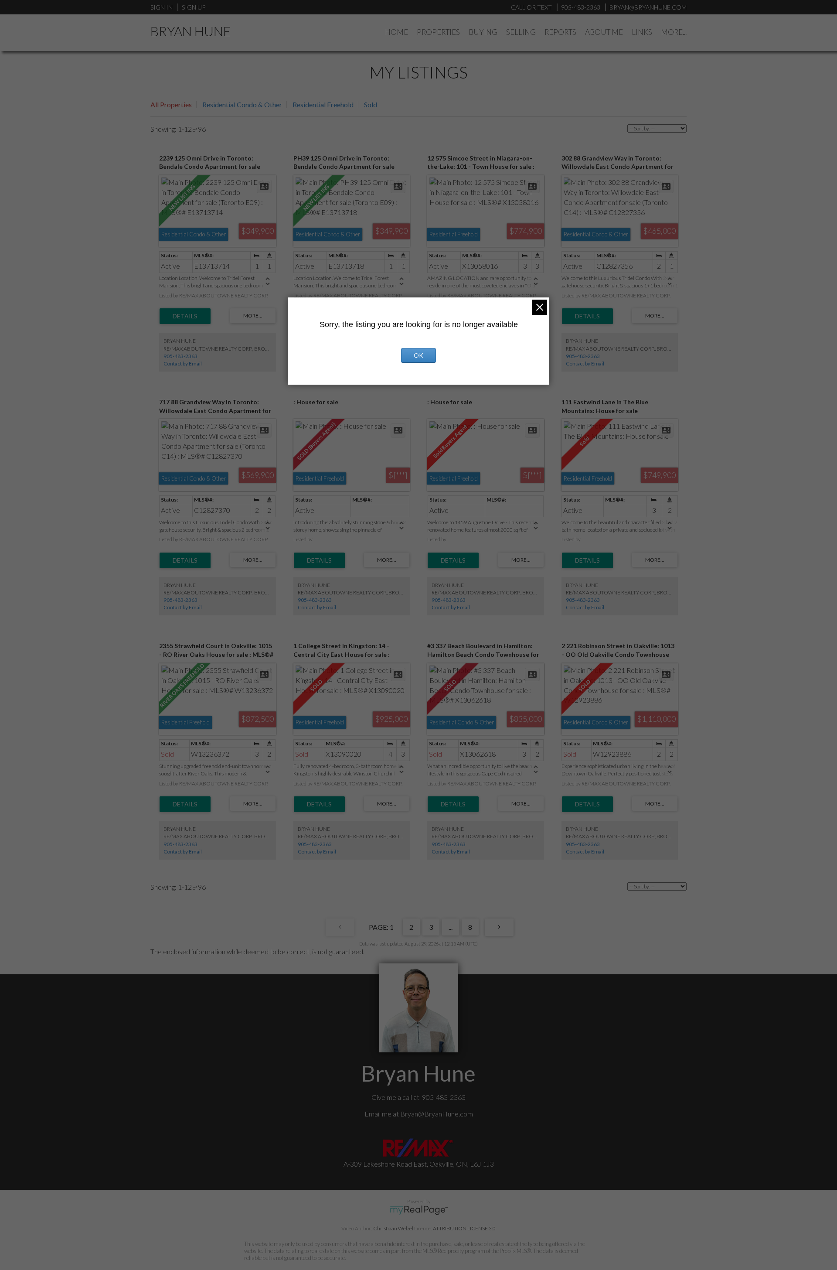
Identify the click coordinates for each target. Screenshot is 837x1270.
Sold (370, 104)
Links (642, 32)
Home (396, 32)
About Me (604, 32)
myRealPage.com (418, 1210)
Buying (483, 32)
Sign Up (193, 7)
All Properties (171, 104)
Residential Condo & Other (242, 104)
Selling (521, 32)
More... (674, 32)
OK (418, 355)
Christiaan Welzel (393, 1228)
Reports (560, 32)
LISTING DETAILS (185, 316)
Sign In (161, 7)
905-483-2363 (180, 356)
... (451, 927)
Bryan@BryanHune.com (436, 1114)
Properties (438, 32)
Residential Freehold (323, 104)
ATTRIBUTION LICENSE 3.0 (464, 1228)
